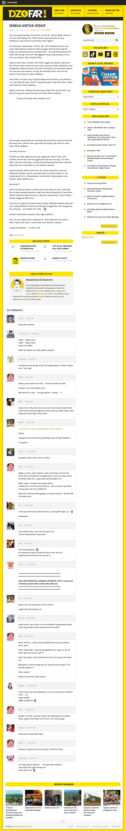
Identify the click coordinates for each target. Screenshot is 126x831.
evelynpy (21, 686)
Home (70, 827)
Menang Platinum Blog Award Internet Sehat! (99, 190)
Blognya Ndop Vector (22, 827)
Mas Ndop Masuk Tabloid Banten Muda (101, 210)
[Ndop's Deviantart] (108, 54)
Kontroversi (35, 30)
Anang (20, 318)
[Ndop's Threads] (115, 54)
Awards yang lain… (109, 242)
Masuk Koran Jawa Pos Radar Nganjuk (103, 217)
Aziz (19, 525)
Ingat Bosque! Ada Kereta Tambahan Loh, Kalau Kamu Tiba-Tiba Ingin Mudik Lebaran (101, 137)
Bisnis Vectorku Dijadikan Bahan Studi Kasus (101, 197)
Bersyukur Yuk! (93, 151)
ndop (11, 30)
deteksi (21, 422)
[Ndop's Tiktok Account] (93, 54)
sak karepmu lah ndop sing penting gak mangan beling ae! (40, 429)
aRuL (20, 543)
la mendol (21, 359)
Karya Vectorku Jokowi (96, 183)
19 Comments (25, 251)
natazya (21, 728)
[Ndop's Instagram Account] (85, 54)
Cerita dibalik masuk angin (98, 122)
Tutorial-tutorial (100, 827)
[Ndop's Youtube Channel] (100, 54)
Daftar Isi (76, 11)
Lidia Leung (22, 758)
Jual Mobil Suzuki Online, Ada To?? (101, 145)
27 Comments (57, 251)
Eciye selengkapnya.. (109, 226)
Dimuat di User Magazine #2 (99, 204)
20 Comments (46, 30)
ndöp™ (21, 743)
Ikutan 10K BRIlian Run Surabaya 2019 (101, 129)
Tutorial (93, 11)
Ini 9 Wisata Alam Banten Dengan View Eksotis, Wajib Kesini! (101, 167)
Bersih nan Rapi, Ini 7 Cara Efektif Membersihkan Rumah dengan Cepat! (101, 158)
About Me (59, 11)
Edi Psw (21, 618)
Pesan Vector (112, 11)
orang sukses (19, 235)
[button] (4, 3)
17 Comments (57, 261)
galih (20, 401)
